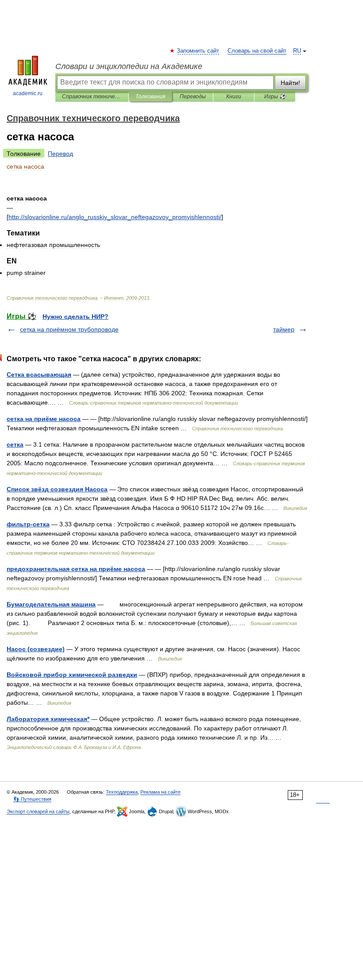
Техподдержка (122, 792)
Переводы (193, 96)
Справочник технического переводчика (92, 96)
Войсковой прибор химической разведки (72, 674)
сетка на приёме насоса (44, 418)
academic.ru (27, 93)
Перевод (60, 153)
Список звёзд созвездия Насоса (57, 489)
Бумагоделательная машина (51, 604)
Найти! (290, 82)
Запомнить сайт (198, 51)
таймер (283, 329)
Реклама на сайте (160, 792)
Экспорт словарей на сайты (38, 811)
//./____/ (114, 216)
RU (297, 51)
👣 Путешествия (32, 799)
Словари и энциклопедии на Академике (128, 66)
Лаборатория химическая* (48, 718)
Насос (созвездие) (36, 649)
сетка (15, 444)
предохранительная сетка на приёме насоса (76, 568)
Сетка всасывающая (39, 374)
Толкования (150, 96)
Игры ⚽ (275, 96)
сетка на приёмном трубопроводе (69, 329)
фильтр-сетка (28, 524)
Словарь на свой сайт (257, 51)
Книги (233, 96)
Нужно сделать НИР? (75, 316)
